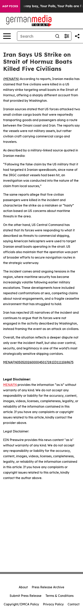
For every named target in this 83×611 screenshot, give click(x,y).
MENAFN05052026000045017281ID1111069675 (38, 362)
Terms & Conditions (59, 596)
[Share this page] (77, 36)
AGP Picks (10, 6)
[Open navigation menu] (7, 36)
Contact (74, 604)
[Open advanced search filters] (66, 36)
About (23, 587)
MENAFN (11, 79)
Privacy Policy (53, 604)
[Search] (57, 36)
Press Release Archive (48, 587)
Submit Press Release (26, 596)
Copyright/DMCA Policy (21, 604)
